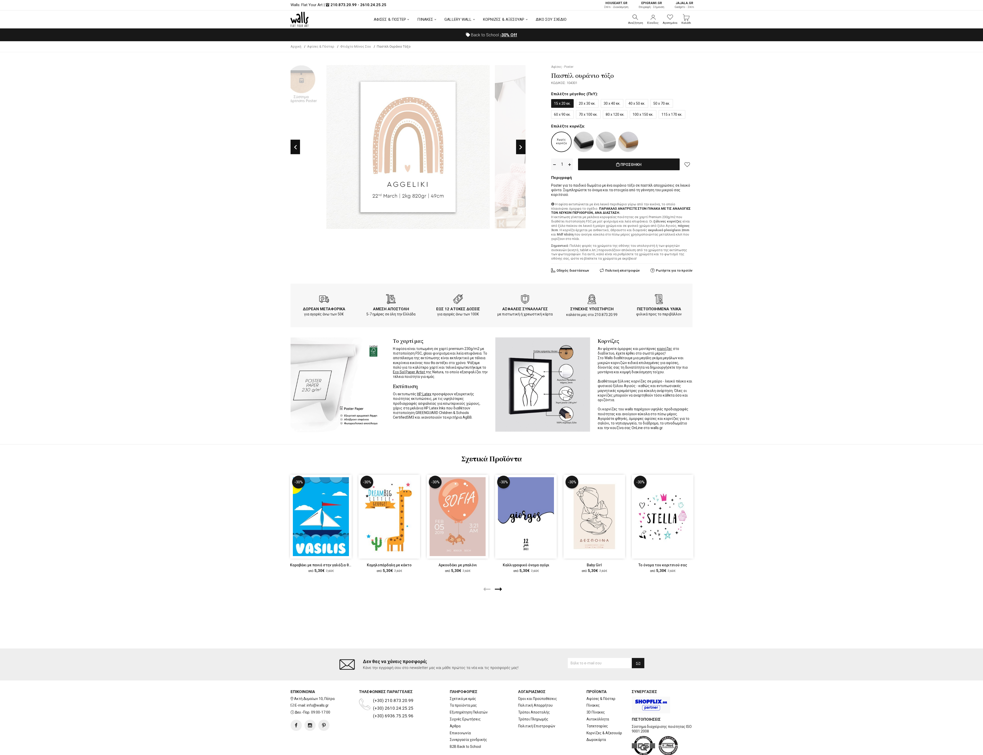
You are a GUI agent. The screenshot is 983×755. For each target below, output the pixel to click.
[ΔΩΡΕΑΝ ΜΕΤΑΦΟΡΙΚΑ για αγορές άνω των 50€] (324, 300)
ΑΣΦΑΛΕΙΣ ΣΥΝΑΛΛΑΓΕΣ (525, 309)
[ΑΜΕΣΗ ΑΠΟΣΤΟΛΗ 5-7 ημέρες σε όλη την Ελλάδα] (391, 300)
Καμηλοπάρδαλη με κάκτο (389, 565)
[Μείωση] (554, 164)
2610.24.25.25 (373, 5)
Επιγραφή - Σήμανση (651, 5)
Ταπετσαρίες (597, 726)
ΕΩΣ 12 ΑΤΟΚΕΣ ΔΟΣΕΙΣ (458, 309)
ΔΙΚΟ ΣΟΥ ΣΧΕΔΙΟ (551, 19)
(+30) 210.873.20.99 (393, 700)
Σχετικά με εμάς (463, 699)
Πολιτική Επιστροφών (536, 726)
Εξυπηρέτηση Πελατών (469, 712)
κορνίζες (664, 349)
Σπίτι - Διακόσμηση (616, 5)
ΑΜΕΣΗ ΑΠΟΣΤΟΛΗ (391, 309)
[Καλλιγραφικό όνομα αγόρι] (526, 517)
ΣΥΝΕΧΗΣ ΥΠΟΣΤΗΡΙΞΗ (592, 309)
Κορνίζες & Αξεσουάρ (604, 733)
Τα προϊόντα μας (463, 705)
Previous (295, 147)
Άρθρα (455, 726)
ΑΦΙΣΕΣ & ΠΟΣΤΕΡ (390, 19)
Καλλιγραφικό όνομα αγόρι (526, 565)
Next (521, 147)
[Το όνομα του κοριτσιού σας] (662, 517)
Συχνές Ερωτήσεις (465, 719)
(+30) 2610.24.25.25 (393, 708)
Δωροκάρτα (596, 740)
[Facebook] (296, 725)
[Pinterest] (323, 725)
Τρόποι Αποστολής (534, 712)
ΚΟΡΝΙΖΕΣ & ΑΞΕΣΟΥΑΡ (504, 19)
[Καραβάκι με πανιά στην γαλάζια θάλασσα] (321, 517)
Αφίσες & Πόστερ (600, 699)
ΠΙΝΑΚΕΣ (425, 19)
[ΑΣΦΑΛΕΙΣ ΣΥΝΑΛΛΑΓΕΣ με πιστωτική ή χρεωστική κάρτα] (525, 300)
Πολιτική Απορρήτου (535, 705)
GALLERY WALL (458, 19)
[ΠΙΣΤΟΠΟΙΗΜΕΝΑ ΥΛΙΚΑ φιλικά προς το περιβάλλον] (659, 300)
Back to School (493, 35)
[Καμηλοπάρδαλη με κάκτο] (389, 517)
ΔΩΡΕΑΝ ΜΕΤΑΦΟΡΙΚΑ (324, 309)
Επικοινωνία (460, 733)
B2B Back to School (465, 747)
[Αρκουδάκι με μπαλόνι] (457, 517)
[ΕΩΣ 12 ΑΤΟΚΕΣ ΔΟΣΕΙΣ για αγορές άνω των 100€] (458, 300)
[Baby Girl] (594, 517)
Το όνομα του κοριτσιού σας (662, 565)
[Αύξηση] (569, 164)
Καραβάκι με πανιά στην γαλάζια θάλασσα (326, 565)
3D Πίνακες (595, 712)
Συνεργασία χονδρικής (468, 740)
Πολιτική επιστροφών (622, 270)
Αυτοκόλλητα (597, 719)
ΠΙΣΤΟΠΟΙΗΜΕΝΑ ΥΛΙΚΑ (659, 309)
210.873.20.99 (343, 5)
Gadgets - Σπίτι (684, 5)
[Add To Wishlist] (687, 164)
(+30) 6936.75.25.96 (393, 715)
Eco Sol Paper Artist (409, 372)
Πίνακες (593, 705)
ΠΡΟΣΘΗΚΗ (630, 164)
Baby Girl (594, 565)
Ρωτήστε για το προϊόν (674, 270)
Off (508, 35)
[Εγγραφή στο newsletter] (638, 663)
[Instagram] (310, 725)
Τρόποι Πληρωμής (533, 719)
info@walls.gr (318, 705)
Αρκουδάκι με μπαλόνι (458, 565)
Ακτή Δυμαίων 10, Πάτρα (314, 699)
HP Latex (424, 394)
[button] (635, 19)
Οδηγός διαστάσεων (573, 270)
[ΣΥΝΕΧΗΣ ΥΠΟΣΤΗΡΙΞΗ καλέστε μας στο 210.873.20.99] (592, 300)
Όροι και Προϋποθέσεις (537, 699)
